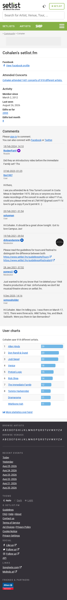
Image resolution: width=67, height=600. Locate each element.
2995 (5, 113)
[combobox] (33, 15)
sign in (13, 136)
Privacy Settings (11, 535)
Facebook (36, 140)
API (4, 558)
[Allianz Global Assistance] (8, 585)
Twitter (48, 140)
